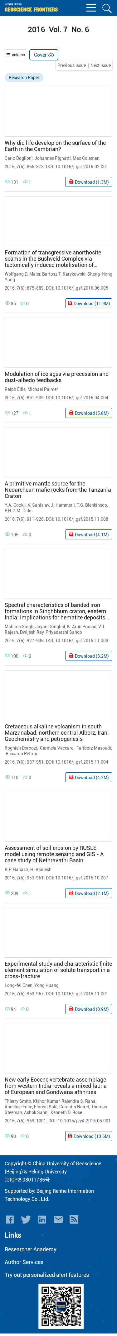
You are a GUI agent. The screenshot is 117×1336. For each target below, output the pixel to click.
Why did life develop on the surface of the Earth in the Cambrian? (55, 146)
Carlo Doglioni (19, 158)
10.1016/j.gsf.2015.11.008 (81, 519)
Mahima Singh (19, 626)
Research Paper (24, 77)
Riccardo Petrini (21, 753)
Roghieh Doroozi (21, 748)
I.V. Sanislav (37, 505)
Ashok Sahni (36, 1112)
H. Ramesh (40, 869)
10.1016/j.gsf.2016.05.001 (84, 1120)
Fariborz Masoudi (93, 748)
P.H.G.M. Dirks (18, 510)
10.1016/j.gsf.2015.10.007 (81, 877)
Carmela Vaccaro (56, 748)
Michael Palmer (42, 389)
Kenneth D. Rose (66, 1112)
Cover (44, 54)
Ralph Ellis (15, 389)
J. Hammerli (63, 505)
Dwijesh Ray (32, 632)
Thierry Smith (18, 1101)
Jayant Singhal (50, 626)
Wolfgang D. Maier (22, 274)
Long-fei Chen (18, 985)
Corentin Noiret (74, 1106)
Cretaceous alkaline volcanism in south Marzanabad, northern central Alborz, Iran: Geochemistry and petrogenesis (57, 732)
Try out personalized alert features (47, 1275)
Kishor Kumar (46, 1101)
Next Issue (100, 65)
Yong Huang (46, 985)
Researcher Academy (30, 1249)
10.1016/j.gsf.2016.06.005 (81, 288)
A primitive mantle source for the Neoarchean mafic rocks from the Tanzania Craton (58, 490)
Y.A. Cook (14, 505)
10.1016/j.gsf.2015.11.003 (81, 640)
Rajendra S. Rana (78, 1101)
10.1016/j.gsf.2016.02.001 (81, 166)
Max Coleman (86, 158)
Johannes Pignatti (53, 158)
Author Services (24, 1262)
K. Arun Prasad (81, 626)
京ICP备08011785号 (27, 1180)
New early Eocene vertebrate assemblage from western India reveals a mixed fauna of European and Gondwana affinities (56, 1086)
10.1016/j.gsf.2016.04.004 (81, 397)
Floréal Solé (45, 1106)
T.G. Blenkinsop (92, 505)
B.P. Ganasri (16, 869)
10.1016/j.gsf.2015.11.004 (81, 762)
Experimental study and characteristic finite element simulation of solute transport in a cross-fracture (58, 970)
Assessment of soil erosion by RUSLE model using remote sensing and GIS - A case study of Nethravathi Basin (54, 854)
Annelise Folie (18, 1106)
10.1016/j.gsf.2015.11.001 (81, 993)
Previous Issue (71, 65)
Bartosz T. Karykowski (63, 274)
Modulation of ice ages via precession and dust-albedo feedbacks (57, 377)
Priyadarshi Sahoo (64, 632)
